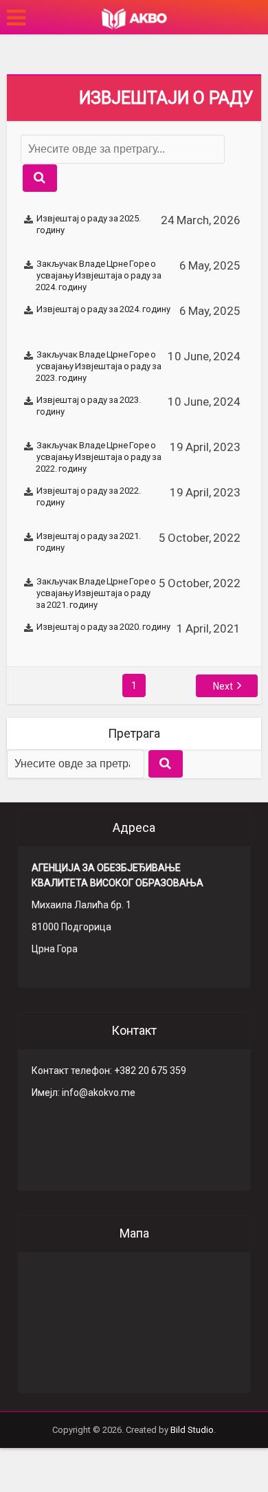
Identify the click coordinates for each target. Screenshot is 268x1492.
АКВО (134, 18)
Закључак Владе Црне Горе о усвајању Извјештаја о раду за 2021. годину (96, 593)
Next (223, 686)
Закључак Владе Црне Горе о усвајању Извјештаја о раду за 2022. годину (98, 457)
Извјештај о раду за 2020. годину (103, 627)
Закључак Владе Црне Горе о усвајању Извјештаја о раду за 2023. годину (98, 366)
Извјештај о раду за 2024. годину (103, 309)
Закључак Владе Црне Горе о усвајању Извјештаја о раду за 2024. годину (98, 275)
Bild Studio (192, 1430)
